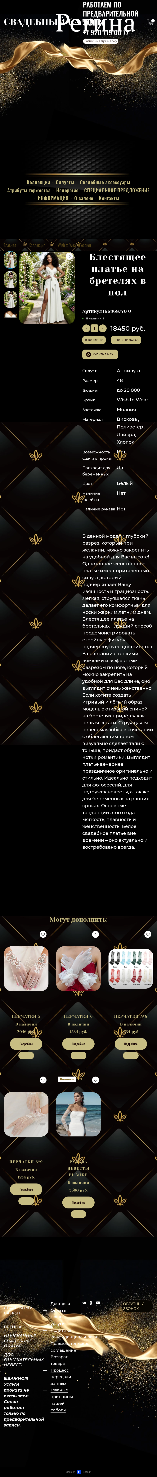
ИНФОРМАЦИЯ (53, 198)
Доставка (60, 1303)
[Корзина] (150, 22)
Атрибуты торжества (29, 190)
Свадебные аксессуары (105, 182)
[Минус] (86, 328)
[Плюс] (103, 328)
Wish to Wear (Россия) (74, 245)
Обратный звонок (133, 1306)
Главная (10, 245)
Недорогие (67, 190)
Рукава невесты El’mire (78, 1168)
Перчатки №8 (131, 1016)
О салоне (83, 198)
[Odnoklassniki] (91, 1302)
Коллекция (37, 245)
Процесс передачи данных (61, 1377)
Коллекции (38, 182)
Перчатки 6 (78, 1016)
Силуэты (65, 182)
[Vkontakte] (84, 1302)
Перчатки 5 (26, 1016)
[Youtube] (98, 1302)
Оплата (58, 1310)
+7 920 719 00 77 (106, 32)
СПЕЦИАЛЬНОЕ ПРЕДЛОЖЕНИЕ (117, 190)
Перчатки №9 (26, 1162)
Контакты (109, 198)
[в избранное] (69, 256)
